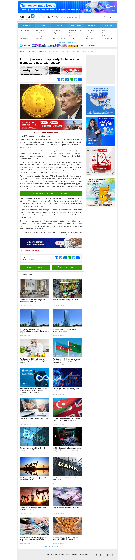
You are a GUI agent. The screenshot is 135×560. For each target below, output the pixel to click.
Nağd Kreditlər (90, 36)
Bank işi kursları (74, 33)
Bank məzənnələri (107, 36)
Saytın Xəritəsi (84, 554)
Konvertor (105, 33)
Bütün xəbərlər (24, 30)
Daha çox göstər (50, 546)
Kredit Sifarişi (89, 30)
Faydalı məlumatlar (58, 38)
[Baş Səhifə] (26, 17)
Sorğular (74, 554)
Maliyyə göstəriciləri (42, 36)
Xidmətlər (92, 25)
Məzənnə (108, 25)
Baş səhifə (23, 51)
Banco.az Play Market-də (29, 250)
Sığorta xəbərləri (57, 36)
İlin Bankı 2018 (40, 38)
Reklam (61, 554)
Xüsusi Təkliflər (107, 38)
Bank (21, 36)
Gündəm (22, 33)
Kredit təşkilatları (41, 33)
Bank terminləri (74, 36)
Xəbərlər (26, 25)
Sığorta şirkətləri (57, 30)
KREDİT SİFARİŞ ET (35, 267)
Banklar (43, 25)
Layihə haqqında (51, 554)
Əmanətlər (88, 33)
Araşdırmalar (24, 38)
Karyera (71, 38)
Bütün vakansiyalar (75, 30)
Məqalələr (39, 51)
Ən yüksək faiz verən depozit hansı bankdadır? (51, 193)
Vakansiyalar (75, 25)
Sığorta (59, 25)
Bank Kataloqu (40, 30)
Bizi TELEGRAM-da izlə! (88, 46)
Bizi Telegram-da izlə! (67, 267)
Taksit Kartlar (89, 38)
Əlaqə (68, 554)
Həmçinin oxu (26, 274)
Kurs (103, 30)
